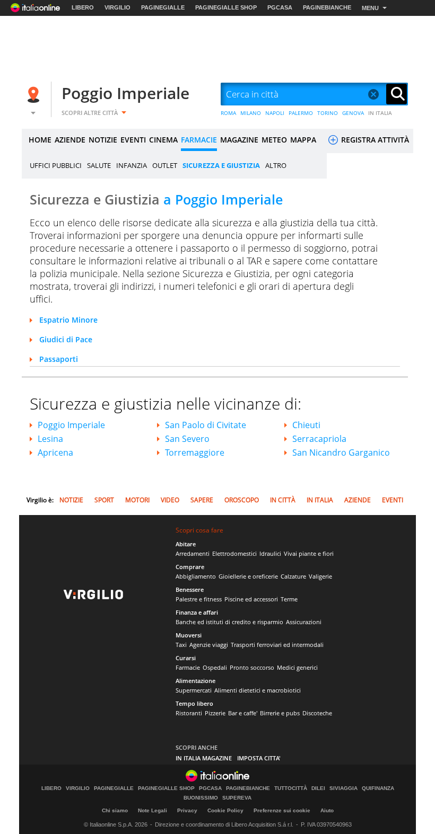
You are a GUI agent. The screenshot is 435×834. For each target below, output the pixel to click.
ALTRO (275, 165)
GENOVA (353, 113)
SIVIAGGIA (343, 788)
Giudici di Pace (65, 339)
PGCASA (279, 7)
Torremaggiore (194, 452)
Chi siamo (115, 810)
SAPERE (201, 499)
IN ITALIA (380, 113)
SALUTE (99, 165)
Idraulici (270, 553)
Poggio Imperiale (125, 93)
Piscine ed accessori (251, 599)
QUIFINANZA (378, 788)
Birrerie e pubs (280, 713)
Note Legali (152, 810)
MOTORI (137, 499)
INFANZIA (131, 165)
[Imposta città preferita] (35, 94)
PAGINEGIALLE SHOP (226, 7)
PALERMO (301, 113)
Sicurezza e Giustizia (156, 199)
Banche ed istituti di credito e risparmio (229, 622)
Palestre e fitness (199, 599)
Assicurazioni (303, 622)
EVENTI (133, 140)
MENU (370, 8)
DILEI (318, 788)
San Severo (187, 439)
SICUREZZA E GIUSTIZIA (221, 165)
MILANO (250, 113)
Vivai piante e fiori (309, 553)
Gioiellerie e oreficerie (248, 576)
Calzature (293, 576)
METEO (274, 140)
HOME (40, 140)
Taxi (181, 645)
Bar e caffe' (242, 713)
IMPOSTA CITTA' (259, 758)
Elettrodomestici (234, 553)
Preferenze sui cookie (282, 810)
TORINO (327, 113)
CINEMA (163, 140)
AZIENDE (70, 140)
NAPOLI (274, 113)
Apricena (55, 452)
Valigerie (320, 576)
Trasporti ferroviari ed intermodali (277, 645)
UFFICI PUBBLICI (56, 165)
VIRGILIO (117, 7)
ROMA (228, 113)
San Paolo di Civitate (205, 425)
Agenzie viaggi (208, 645)
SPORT (104, 499)
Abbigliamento (196, 576)
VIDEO (170, 499)
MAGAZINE (239, 140)
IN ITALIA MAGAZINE (204, 758)
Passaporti (58, 359)
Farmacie (188, 667)
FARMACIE (199, 140)
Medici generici (297, 667)
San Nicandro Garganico (341, 452)
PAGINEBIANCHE (327, 7)
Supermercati (194, 690)
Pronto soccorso (252, 667)
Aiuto (327, 810)
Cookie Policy (225, 810)
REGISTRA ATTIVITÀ (374, 140)
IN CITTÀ (282, 499)
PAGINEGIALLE (163, 7)
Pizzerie (215, 713)
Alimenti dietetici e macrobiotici (257, 690)
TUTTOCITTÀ (290, 788)
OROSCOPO (241, 499)
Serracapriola (319, 439)
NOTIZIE (103, 140)
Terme (289, 599)
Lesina (50, 439)
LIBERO (83, 7)
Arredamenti (193, 553)
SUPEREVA (236, 798)
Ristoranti (189, 713)
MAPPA (303, 140)
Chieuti (306, 425)
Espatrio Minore (68, 320)
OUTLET (164, 165)
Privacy (187, 810)
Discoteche (317, 713)
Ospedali (215, 667)
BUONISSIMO (201, 798)
